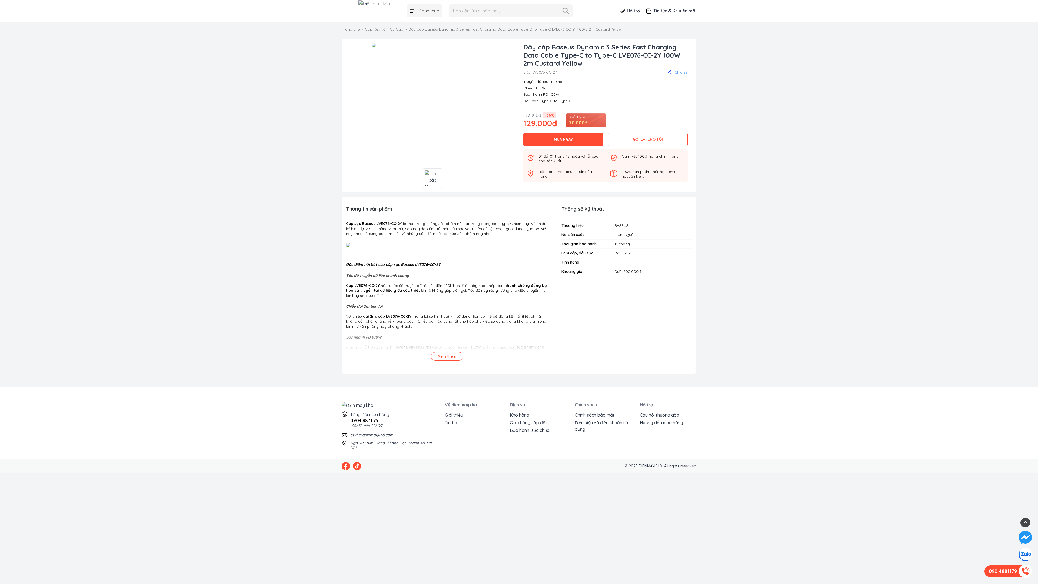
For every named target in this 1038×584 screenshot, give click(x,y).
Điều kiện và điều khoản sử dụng (601, 426)
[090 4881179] (1025, 571)
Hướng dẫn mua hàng (661, 422)
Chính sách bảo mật (594, 415)
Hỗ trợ (633, 11)
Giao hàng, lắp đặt (528, 422)
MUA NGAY (563, 139)
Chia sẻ (681, 72)
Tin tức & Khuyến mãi (674, 11)
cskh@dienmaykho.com (371, 435)
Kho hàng (519, 415)
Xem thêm (447, 356)
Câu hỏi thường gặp (659, 415)
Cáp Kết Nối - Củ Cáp (384, 29)
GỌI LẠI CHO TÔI (648, 139)
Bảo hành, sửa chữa (530, 430)
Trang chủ (351, 29)
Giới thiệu (454, 415)
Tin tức (451, 422)
